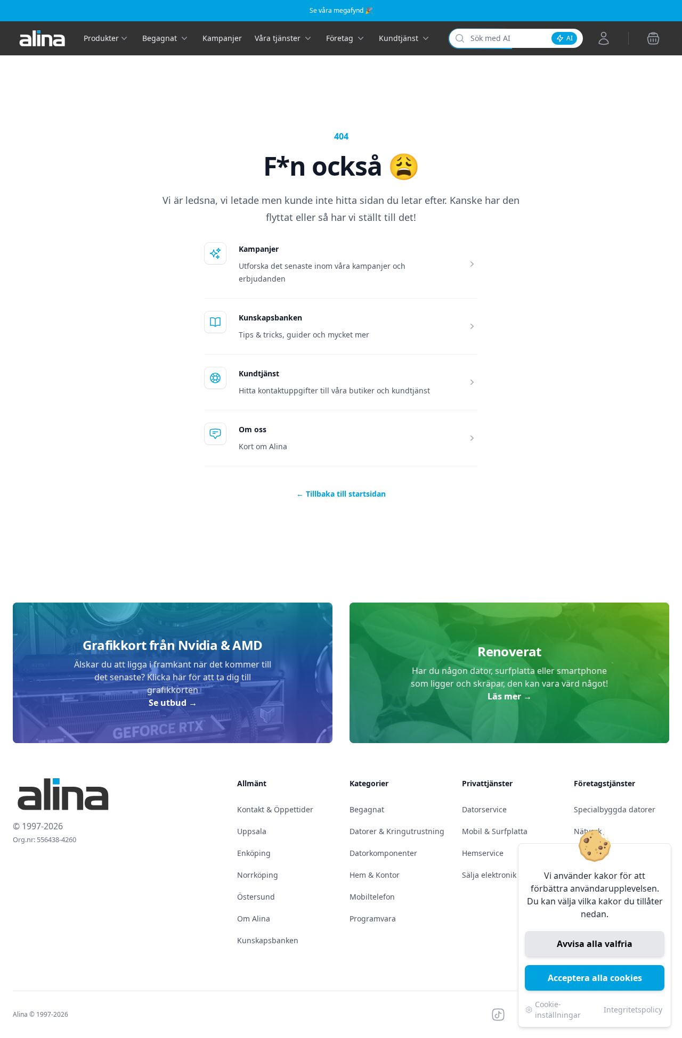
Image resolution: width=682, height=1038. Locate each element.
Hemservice (483, 853)
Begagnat (367, 809)
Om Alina (253, 918)
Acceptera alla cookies (595, 978)
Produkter (101, 38)
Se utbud (173, 703)
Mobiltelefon (372, 897)
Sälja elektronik (489, 875)
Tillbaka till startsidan (341, 494)
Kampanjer (222, 38)
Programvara (373, 918)
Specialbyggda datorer (614, 809)
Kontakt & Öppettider (275, 809)
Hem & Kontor (375, 875)
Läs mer (510, 696)
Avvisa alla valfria (594, 944)
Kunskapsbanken (270, 317)
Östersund (256, 897)
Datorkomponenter (383, 853)
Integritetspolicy (633, 1009)
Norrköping (257, 875)
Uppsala (251, 831)
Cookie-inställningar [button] (558, 1009)
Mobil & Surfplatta (494, 831)
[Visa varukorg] (653, 38)
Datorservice (484, 809)
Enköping (254, 853)
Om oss (252, 429)
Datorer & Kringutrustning (397, 831)
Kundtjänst (259, 373)
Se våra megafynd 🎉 (341, 10)
